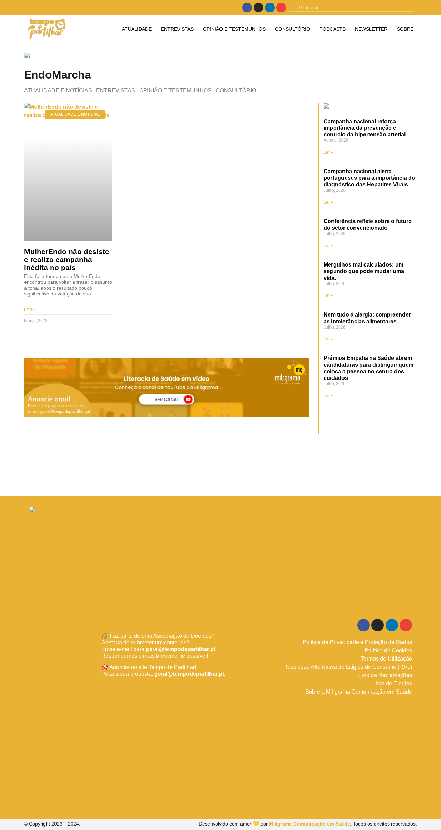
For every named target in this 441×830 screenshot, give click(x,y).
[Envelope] (281, 7)
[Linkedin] (270, 7)
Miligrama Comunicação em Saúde (309, 824)
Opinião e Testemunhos (234, 29)
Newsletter (371, 29)
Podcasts (332, 29)
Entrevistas (177, 29)
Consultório (292, 29)
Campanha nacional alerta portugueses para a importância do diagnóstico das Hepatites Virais (369, 177)
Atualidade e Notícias (58, 90)
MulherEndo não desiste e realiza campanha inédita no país (66, 259)
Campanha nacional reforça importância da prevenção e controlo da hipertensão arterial (365, 127)
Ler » (30, 310)
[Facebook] (247, 7)
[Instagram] (258, 7)
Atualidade (137, 29)
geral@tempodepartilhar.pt (180, 649)
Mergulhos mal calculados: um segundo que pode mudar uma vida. (364, 271)
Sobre (405, 29)
